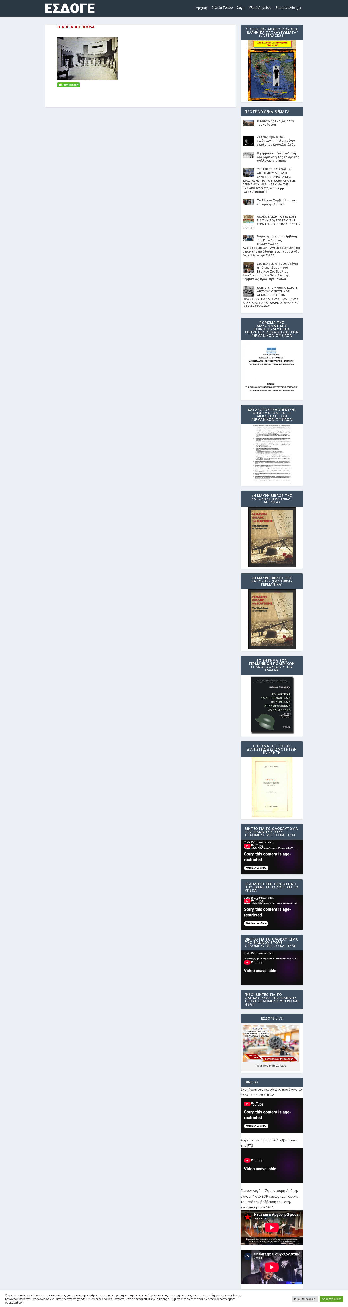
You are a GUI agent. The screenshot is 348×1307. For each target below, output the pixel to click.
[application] (272, 857)
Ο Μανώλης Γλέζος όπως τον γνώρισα (276, 123)
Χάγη (240, 7)
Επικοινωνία (285, 7)
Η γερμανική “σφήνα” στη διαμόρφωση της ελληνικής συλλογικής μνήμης (278, 156)
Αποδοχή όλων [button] (331, 1299)
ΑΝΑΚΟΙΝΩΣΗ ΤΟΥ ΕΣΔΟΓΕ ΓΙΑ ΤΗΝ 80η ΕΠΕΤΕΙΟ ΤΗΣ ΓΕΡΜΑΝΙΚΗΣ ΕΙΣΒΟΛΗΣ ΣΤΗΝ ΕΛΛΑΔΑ (272, 222)
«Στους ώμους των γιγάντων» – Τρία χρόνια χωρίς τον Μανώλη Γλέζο (276, 140)
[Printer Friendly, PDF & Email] (68, 84)
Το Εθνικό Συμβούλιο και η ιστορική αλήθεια (277, 202)
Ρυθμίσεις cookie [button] (304, 1299)
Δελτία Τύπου (222, 7)
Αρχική (201, 7)
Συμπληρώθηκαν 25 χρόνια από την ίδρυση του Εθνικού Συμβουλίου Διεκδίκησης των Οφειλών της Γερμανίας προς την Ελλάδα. (270, 271)
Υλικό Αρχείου (260, 7)
